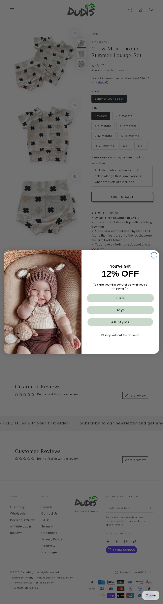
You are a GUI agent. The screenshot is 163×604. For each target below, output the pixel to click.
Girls (120, 298)
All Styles (120, 322)
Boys (120, 310)
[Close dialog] (154, 255)
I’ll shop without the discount (120, 335)
